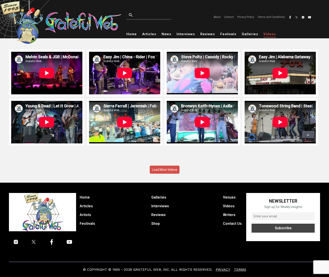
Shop (155, 223)
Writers (229, 215)
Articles (149, 34)
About (217, 17)
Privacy (223, 269)
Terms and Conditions (271, 17)
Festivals (228, 34)
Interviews (186, 34)
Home (131, 34)
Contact (229, 17)
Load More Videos (164, 169)
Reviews (207, 34)
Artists (85, 215)
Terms (240, 269)
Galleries (250, 34)
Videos (269, 34)
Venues (229, 197)
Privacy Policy (245, 17)
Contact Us (232, 223)
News (166, 34)
